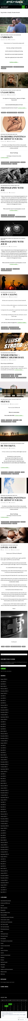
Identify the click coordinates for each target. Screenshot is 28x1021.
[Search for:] (14, 654)
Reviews (2, 959)
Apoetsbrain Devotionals (6, 900)
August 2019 (3, 856)
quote (2, 948)
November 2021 (4, 792)
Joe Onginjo (9, 268)
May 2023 (3, 750)
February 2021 (4, 814)
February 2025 (4, 705)
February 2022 (4, 785)
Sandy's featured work (18, 66)
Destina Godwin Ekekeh (13, 327)
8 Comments (12, 192)
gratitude (11, 472)
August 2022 (3, 771)
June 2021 (3, 804)
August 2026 (3, 679)
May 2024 (3, 726)
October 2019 (3, 851)
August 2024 (3, 719)
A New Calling (9, 294)
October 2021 (3, 795)
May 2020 (3, 835)
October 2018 (3, 880)
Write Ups (3, 34)
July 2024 (2, 721)
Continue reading (14, 62)
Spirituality (3, 964)
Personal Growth (4, 936)
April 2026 (3, 683)
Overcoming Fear (5, 328)
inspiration (16, 420)
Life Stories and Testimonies (14, 443)
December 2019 (4, 847)
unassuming (21, 112)
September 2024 (4, 717)
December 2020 (4, 818)
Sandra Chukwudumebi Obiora (8, 216)
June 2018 (3, 889)
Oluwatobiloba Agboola (7, 66)
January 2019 (3, 873)
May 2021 (3, 806)
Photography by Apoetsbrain (6, 940)
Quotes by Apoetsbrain (5, 955)
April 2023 (3, 752)
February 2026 (4, 688)
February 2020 (4, 842)
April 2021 (3, 809)
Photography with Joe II (12, 242)
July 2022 (2, 773)
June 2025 (3, 698)
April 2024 (3, 728)
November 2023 (4, 738)
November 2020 (4, 821)
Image (3, 549)
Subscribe (3, 668)
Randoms (2, 957)
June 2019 (3, 861)
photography (11, 185)
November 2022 (4, 764)
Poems (6, 34)
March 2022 (3, 783)
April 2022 (3, 780)
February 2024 (4, 733)
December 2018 (4, 875)
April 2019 (3, 866)
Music (9, 352)
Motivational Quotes (5, 929)
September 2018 (4, 882)
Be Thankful (8, 445)
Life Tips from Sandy (5, 926)
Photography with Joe (12, 189)
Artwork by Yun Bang (15, 162)
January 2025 (3, 707)
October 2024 (3, 714)
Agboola (4, 112)
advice (3, 420)
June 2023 (3, 747)
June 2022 (3, 776)
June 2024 (3, 724)
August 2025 (3, 693)
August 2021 (3, 799)
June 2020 (3, 833)
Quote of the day (4, 950)
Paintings (23, 162)
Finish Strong (18, 374)
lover (3, 646)
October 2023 (3, 740)
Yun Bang (15, 163)
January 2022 (3, 788)
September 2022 (4, 769)
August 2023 (3, 743)
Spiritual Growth (4, 962)
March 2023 (3, 754)
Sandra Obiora (4, 986)
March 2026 (3, 686)
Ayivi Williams (9, 420)
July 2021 (2, 802)
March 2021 (3, 811)
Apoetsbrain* (4, 7)
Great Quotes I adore (5, 919)
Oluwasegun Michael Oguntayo (8, 377)
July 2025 (2, 695)
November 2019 (4, 849)
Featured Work (17, 34)
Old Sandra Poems (4, 933)
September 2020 (4, 825)
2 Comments (12, 502)
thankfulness (15, 473)
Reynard (7, 646)
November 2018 (4, 877)
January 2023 (3, 759)
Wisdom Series (4, 971)
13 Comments (13, 359)
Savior (23, 646)
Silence (5, 401)
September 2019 (4, 854)
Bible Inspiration (4, 907)
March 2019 (3, 868)
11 (6, 1006)
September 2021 (4, 797)
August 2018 (3, 885)
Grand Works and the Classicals (7, 917)
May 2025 (3, 700)
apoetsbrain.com (5, 162)
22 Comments (12, 39)
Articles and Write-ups (5, 903)
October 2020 (3, 823)
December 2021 (4, 790)
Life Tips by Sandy (4, 924)
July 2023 (2, 745)
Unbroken (7, 37)
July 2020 (2, 830)
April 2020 (3, 837)
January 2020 (3, 844)
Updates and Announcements (7, 969)
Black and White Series (6, 238)
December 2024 (4, 709)
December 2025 (4, 691)
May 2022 (3, 778)
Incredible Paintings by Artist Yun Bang (13, 137)
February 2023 (4, 757)
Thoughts (11, 34)
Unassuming (8, 92)
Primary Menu (26, 7)
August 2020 (3, 828)
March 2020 (3, 840)
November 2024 (4, 712)
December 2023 (4, 736)
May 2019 (3, 863)
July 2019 (2, 859)
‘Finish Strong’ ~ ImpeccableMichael (12, 356)
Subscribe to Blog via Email (8, 659)
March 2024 (3, 731)
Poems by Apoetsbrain (5, 945)
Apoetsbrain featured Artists (8, 374)
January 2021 (3, 816)
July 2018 (2, 887)
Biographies (3, 910)
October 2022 (3, 766)
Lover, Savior (9, 547)
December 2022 (4, 762)
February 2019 (4, 870)
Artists (3, 268)
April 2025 (3, 702)
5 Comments (12, 448)
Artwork (3, 134)
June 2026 (3, 681)
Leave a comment (12, 94)
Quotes (2, 952)
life (20, 420)
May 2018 (3, 892)
